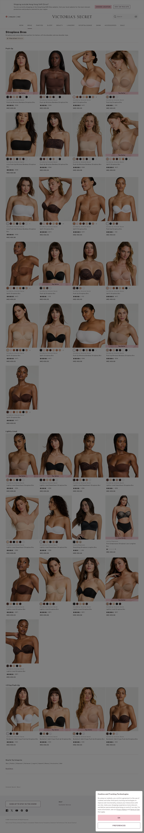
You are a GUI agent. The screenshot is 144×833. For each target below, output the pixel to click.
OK (119, 818)
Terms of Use (135, 809)
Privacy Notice (121, 809)
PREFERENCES (119, 825)
